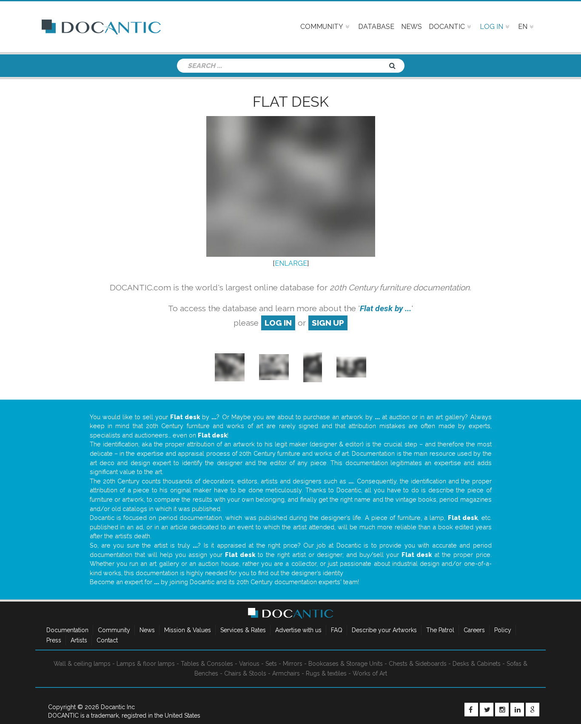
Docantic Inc (118, 707)
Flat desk (291, 101)
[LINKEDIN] (517, 709)
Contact (107, 640)
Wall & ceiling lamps (82, 663)
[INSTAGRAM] (502, 709)
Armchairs (286, 673)
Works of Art (370, 673)
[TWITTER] (486, 709)
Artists (79, 640)
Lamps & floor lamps (146, 663)
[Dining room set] (351, 367)
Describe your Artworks (384, 630)
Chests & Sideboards (418, 663)
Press (53, 640)
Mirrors (292, 663)
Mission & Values (187, 630)
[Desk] (230, 367)
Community (114, 630)
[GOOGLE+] (532, 709)
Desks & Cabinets (477, 663)
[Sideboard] (274, 367)
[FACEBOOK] (471, 709)
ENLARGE (291, 263)
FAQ (336, 630)
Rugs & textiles (326, 673)
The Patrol (440, 630)
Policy (502, 630)
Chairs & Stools (245, 673)
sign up (328, 322)
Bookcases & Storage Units (345, 663)
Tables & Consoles (207, 663)
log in (278, 322)
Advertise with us (298, 630)
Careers (474, 630)
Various (249, 663)
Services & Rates (243, 630)
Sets (271, 663)
